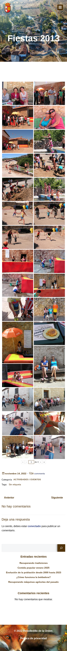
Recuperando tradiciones (34, 563)
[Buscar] (61, 548)
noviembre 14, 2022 (15, 473)
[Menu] (60, 7)
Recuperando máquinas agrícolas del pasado (33, 582)
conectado (34, 526)
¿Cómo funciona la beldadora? (33, 577)
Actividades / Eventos (27, 479)
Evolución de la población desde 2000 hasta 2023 (33, 572)
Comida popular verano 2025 (33, 567)
